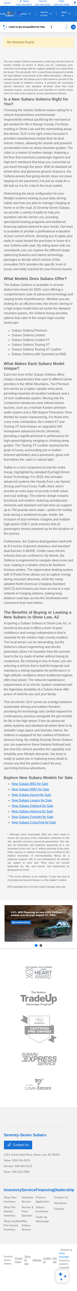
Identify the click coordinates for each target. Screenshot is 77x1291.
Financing (45, 1190)
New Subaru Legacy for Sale (32, 800)
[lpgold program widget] (38, 972)
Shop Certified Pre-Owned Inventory (13, 1225)
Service (29, 1190)
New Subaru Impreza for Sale (32, 811)
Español (59, 1208)
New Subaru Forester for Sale (32, 817)
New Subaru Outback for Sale (32, 806)
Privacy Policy (19, 1260)
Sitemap (36, 1260)
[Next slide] (40, 945)
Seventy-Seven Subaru (8, 1260)
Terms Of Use (27, 1260)
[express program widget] (38, 1059)
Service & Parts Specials (27, 1211)
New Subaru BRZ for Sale (30, 784)
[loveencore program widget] (38, 1084)
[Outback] (38, 923)
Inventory (13, 1190)
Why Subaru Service (26, 1225)
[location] (75, 3)
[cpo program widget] (38, 1029)
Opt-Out (55, 1260)
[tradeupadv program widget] (38, 998)
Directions (60, 1203)
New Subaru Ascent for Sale (31, 795)
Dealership (64, 1190)
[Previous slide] (36, 945)
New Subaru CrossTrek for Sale (34, 822)
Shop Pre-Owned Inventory (10, 1211)
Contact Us (20, 1145)
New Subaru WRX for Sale (30, 789)
